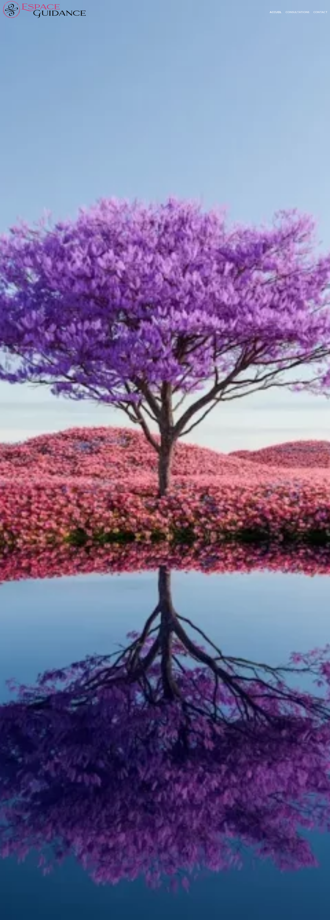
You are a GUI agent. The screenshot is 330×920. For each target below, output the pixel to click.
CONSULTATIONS (297, 12)
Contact (320, 12)
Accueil (276, 12)
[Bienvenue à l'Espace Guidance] (63, 10)
